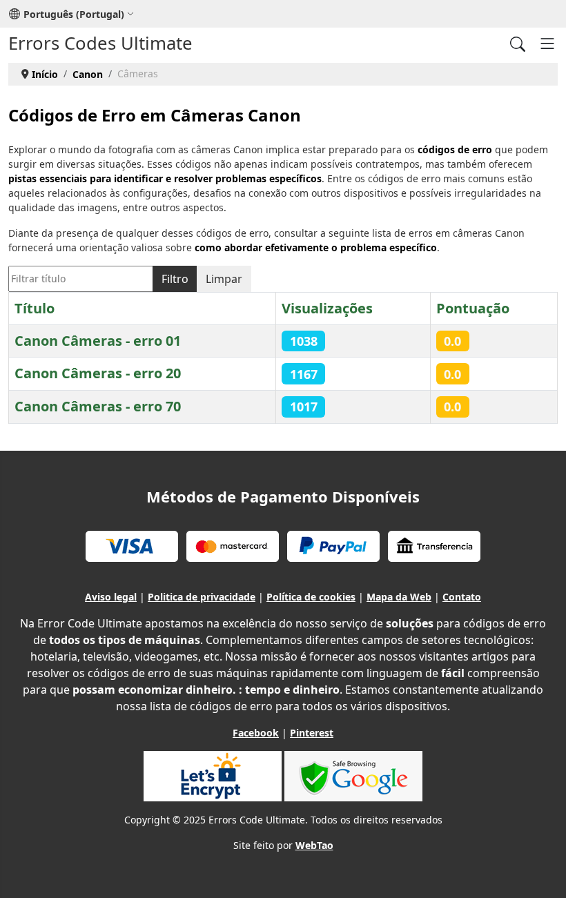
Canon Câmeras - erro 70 (97, 406)
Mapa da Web (399, 596)
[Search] (517, 43)
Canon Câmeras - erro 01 (97, 340)
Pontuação (472, 308)
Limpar (224, 278)
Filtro (175, 278)
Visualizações (327, 308)
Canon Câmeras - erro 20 (97, 373)
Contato (461, 596)
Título (34, 308)
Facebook (256, 732)
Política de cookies (310, 596)
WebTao (314, 845)
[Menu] (547, 43)
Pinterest (311, 732)
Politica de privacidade (201, 596)
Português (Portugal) (73, 14)
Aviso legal (111, 596)
